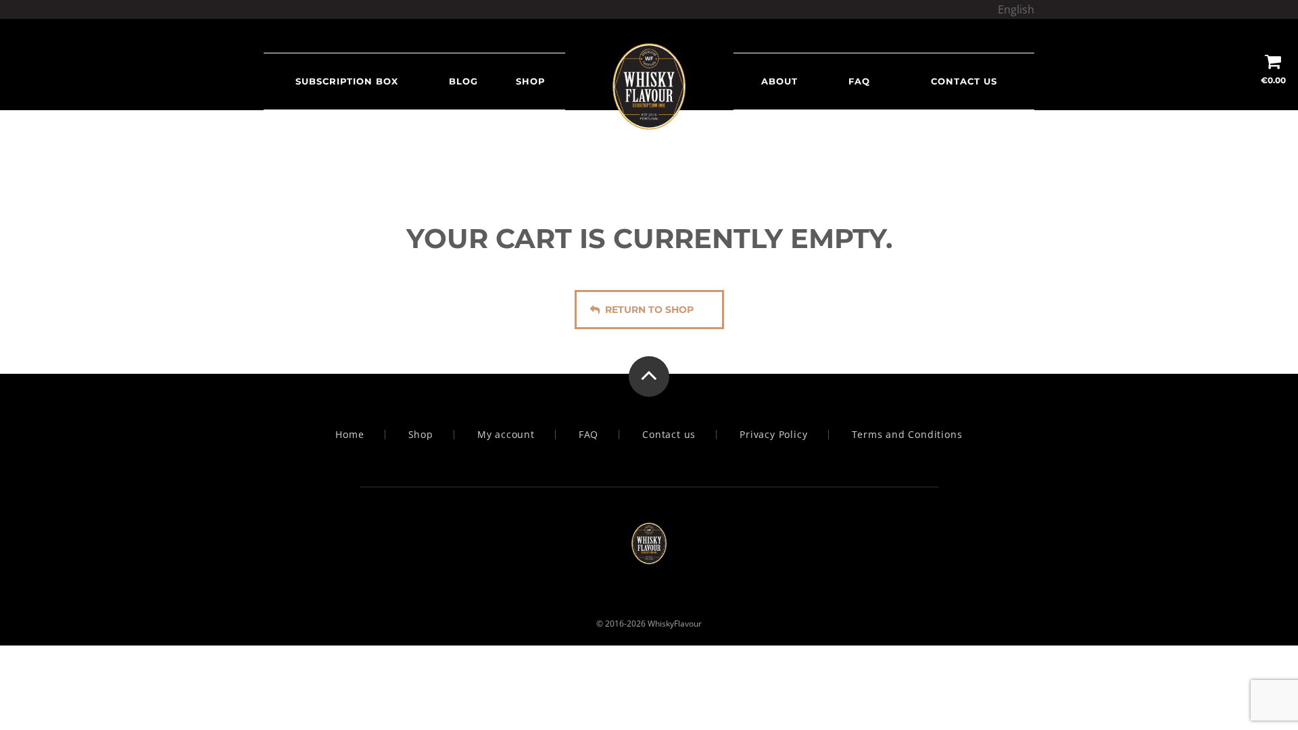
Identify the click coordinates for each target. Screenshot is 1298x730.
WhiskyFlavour (675, 623)
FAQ (859, 81)
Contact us (964, 81)
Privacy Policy (773, 434)
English (1016, 9)
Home (349, 434)
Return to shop (649, 309)
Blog (463, 81)
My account (506, 434)
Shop (531, 81)
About (779, 81)
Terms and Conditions (907, 434)
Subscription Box (346, 81)
